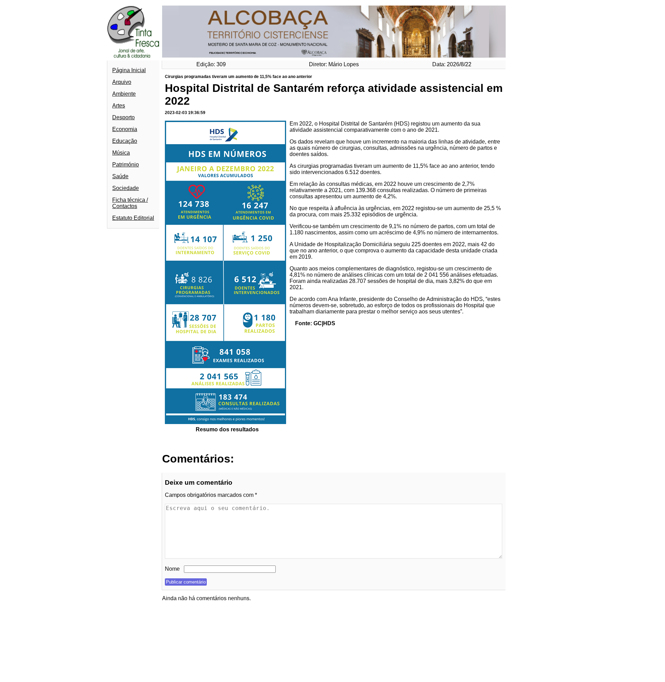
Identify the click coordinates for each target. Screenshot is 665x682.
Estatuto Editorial (133, 218)
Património (125, 164)
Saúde (120, 176)
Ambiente (124, 94)
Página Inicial (129, 70)
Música (121, 153)
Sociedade (125, 188)
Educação (124, 141)
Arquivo (121, 82)
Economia (124, 129)
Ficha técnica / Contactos (130, 203)
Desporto (123, 117)
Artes (118, 106)
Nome (172, 569)
